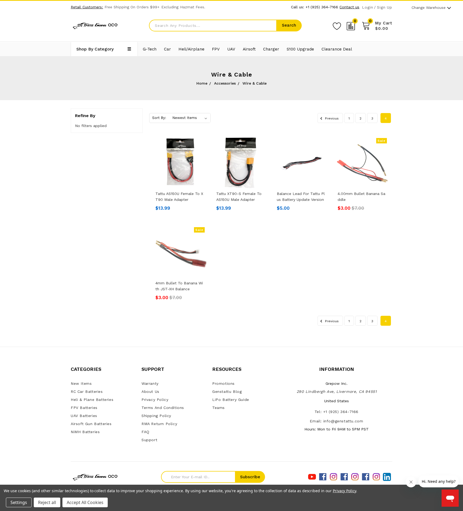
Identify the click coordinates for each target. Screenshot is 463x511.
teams (218, 407)
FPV (216, 49)
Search (289, 25)
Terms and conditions (162, 407)
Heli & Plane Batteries (92, 399)
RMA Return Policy (159, 424)
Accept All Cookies (85, 502)
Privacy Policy (154, 399)
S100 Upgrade (300, 49)
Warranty (150, 383)
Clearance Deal (337, 49)
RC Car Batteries (87, 391)
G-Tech (149, 49)
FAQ (145, 432)
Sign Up (384, 7)
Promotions (223, 383)
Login (367, 7)
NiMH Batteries (85, 432)
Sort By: (159, 118)
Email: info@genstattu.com (336, 421)
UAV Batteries (84, 416)
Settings (18, 502)
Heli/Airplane (191, 49)
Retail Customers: (87, 7)
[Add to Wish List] (336, 25)
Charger (271, 49)
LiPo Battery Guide (230, 399)
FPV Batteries (84, 407)
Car (167, 49)
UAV (231, 49)
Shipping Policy (156, 416)
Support (149, 440)
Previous (331, 118)
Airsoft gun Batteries (91, 424)
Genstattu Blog (227, 391)
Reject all (47, 502)
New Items (81, 383)
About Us (150, 391)
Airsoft (249, 49)
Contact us (349, 7)
